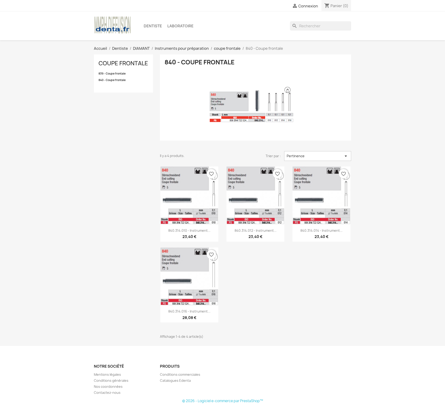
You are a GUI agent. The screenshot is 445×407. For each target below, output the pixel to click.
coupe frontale (123, 63)
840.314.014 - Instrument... (321, 230)
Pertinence (318, 156)
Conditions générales (111, 380)
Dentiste (153, 25)
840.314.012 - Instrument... (256, 230)
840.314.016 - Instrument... (189, 311)
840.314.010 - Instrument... (189, 230)
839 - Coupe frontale (112, 73)
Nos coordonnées (108, 386)
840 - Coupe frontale (112, 80)
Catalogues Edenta (175, 380)
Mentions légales (107, 374)
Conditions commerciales (180, 374)
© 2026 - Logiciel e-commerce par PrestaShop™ (222, 400)
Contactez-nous (107, 392)
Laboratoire (180, 25)
